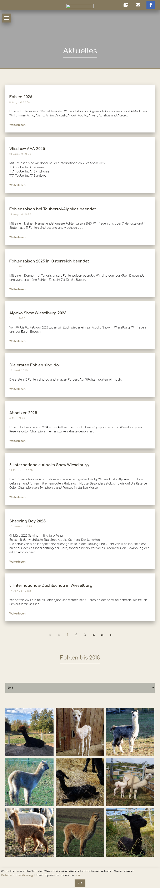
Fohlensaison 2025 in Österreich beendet (49, 261)
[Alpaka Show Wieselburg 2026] (80, 303)
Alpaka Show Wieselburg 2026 (37, 313)
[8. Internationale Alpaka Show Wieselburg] (80, 455)
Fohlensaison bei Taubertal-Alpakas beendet (52, 209)
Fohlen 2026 (20, 97)
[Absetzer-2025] (80, 403)
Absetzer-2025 (23, 413)
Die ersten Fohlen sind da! (34, 365)
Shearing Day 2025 (27, 521)
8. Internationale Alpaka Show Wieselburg (49, 465)
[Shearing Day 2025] (80, 511)
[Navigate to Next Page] (102, 635)
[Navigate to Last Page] (111, 635)
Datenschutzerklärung (17, 875)
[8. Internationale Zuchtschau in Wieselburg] (80, 575)
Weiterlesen (17, 125)
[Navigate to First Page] (50, 635)
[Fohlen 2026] (80, 87)
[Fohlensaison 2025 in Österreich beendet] (80, 251)
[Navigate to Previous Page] (58, 635)
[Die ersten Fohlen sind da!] (80, 355)
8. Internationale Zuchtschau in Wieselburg (50, 585)
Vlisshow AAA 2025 (27, 149)
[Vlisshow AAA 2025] (80, 138)
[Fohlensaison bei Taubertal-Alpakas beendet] (80, 199)
